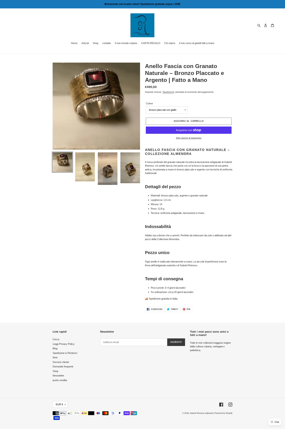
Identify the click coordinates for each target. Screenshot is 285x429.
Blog (55, 348)
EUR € (59, 404)
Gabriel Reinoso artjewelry (202, 413)
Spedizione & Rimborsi (65, 353)
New (55, 357)
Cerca (56, 339)
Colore (149, 103)
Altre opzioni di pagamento (188, 138)
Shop (55, 371)
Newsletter (58, 375)
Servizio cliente (61, 362)
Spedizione (168, 92)
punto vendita (60, 380)
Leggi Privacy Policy (64, 344)
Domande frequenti (63, 366)
